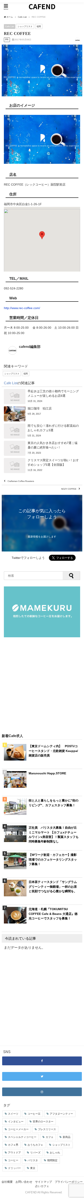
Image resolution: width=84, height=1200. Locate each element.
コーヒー (13, 1160)
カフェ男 (13, 1145)
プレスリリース (47, 1129)
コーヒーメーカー (18, 1129)
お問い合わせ (24, 1181)
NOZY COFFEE (68, 489)
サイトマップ (43, 1181)
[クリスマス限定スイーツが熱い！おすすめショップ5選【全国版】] (42, 465)
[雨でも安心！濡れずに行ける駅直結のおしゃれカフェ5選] (42, 431)
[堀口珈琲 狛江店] (42, 413)
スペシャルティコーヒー (22, 1137)
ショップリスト (25, 26)
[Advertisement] (42, 686)
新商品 (66, 1137)
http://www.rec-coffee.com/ (22, 307)
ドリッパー (14, 1168)
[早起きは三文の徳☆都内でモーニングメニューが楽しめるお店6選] (42, 396)
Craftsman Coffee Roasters (21, 481)
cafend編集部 (29, 346)
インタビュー (15, 1121)
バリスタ (33, 1160)
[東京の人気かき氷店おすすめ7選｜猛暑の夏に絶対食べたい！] (42, 448)
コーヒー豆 (34, 1113)
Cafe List (9, 26)
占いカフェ (42, 1186)
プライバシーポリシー (69, 1181)
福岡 (39, 26)
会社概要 (7, 1181)
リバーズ (35, 1152)
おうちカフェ (35, 1145)
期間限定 (52, 1160)
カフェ (49, 1137)
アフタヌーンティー (61, 1113)
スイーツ (13, 1113)
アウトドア (14, 1152)
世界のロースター (43, 1121)
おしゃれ (55, 1152)
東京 (32, 1168)
